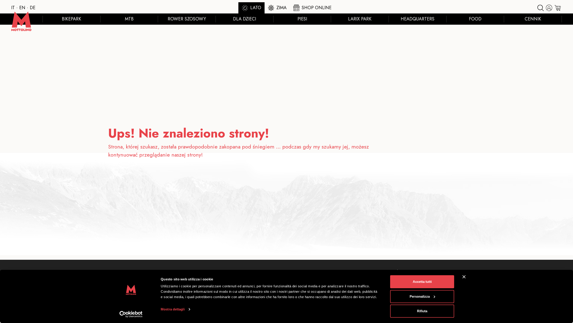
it (13, 7)
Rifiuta (422, 311)
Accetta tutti (422, 282)
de (32, 7)
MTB (129, 19)
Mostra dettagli (173, 309)
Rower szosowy (187, 19)
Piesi (302, 19)
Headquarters (417, 19)
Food (475, 19)
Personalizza (420, 296)
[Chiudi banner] (464, 276)
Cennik (533, 19)
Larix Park (360, 19)
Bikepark (71, 19)
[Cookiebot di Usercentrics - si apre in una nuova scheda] (131, 314)
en (22, 7)
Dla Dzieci (244, 19)
